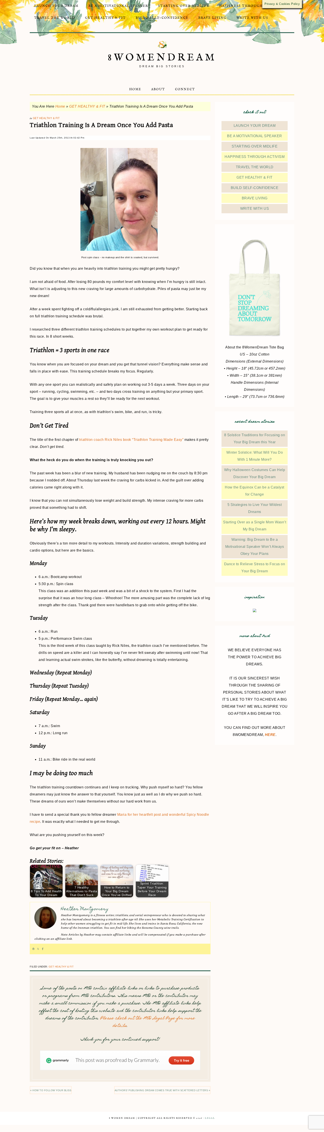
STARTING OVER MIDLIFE (255, 146)
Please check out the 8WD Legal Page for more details (147, 1022)
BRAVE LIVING (255, 198)
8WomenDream (162, 57)
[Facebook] (42, 949)
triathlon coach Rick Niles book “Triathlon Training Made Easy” (131, 440)
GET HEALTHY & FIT (87, 106)
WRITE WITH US (254, 208)
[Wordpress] (33, 949)
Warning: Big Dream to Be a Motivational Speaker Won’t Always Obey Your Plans (254, 547)
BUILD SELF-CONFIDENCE (255, 188)
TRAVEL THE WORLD (255, 167)
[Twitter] (38, 949)
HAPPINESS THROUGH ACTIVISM (255, 157)
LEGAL (210, 1118)
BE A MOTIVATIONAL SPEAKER (254, 136)
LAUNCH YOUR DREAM (255, 125)
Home (60, 106)
